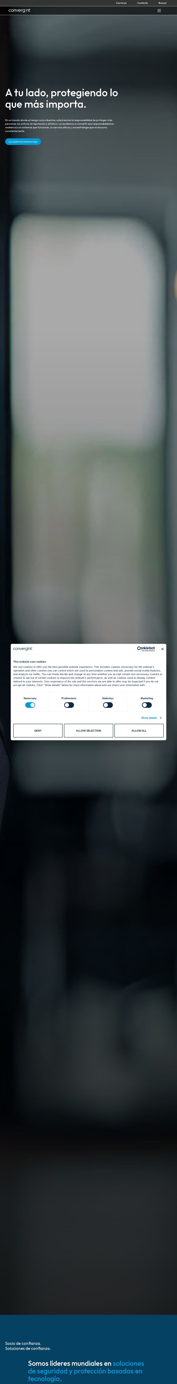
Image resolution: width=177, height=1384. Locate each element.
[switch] (69, 705)
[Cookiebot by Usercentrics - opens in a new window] (140, 649)
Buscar (163, 3)
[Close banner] (162, 649)
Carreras (121, 3)
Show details (149, 717)
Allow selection (88, 730)
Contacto (142, 3)
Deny (38, 730)
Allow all (139, 730)
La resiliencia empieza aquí (23, 141)
